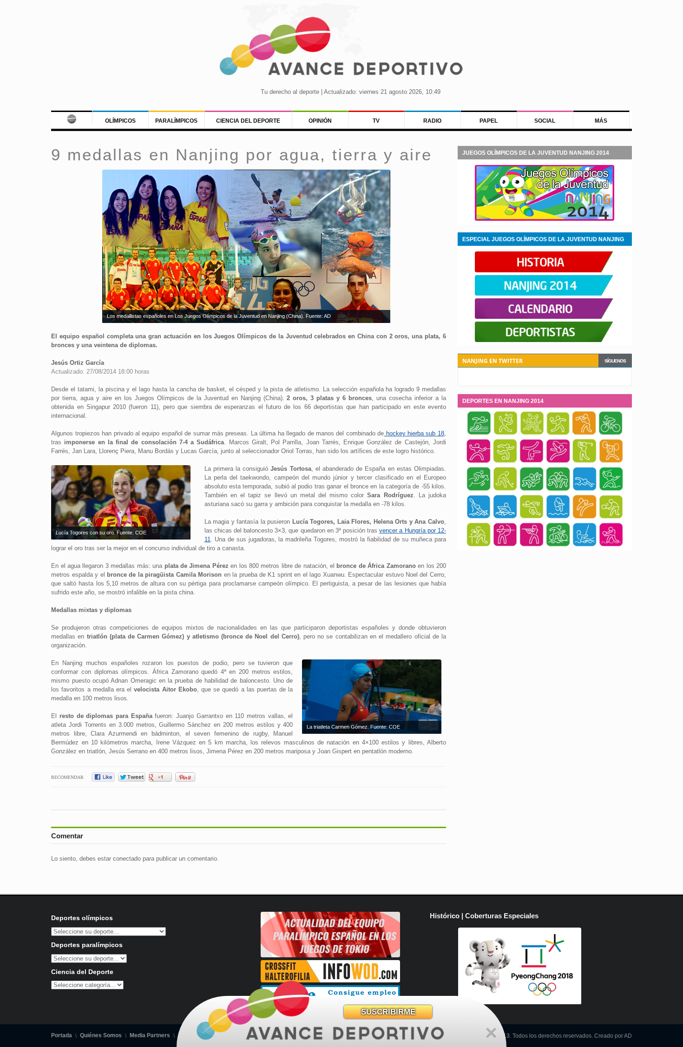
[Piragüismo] (478, 517)
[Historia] (544, 270)
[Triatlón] (558, 545)
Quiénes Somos (101, 1035)
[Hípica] (478, 489)
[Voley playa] (611, 545)
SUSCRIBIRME (388, 1011)
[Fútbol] (505, 461)
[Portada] (71, 117)
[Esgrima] (478, 461)
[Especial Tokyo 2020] (330, 955)
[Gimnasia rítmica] (558, 461)
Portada (61, 1035)
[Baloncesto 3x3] (532, 433)
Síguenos (615, 360)
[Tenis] (611, 517)
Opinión (320, 121)
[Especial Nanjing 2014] (544, 219)
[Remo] (505, 517)
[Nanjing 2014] (544, 293)
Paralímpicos (176, 121)
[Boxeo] (584, 433)
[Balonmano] (558, 433)
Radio (432, 121)
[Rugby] (531, 517)
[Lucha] (558, 489)
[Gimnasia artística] (531, 461)
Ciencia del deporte (248, 121)
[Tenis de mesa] (478, 545)
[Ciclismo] (610, 433)
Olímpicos (120, 121)
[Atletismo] (479, 433)
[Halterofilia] (611, 461)
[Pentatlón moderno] (611, 489)
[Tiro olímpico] (531, 545)
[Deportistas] (544, 340)
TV (376, 121)
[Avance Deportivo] (341, 49)
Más (601, 121)
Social (544, 121)
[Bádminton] (505, 433)
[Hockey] (505, 489)
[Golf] (584, 461)
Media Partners (150, 1035)
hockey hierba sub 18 (414, 433)
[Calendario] (544, 317)
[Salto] (558, 517)
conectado (127, 858)
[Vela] (584, 545)
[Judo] (531, 489)
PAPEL (488, 121)
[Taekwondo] (584, 517)
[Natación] (584, 489)
